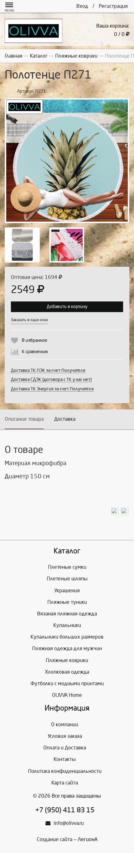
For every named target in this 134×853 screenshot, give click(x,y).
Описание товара (24, 419)
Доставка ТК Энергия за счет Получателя (52, 389)
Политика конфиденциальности (65, 771)
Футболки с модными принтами (67, 683)
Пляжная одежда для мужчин (67, 648)
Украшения (67, 590)
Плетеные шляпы (67, 578)
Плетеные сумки (67, 567)
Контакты (65, 759)
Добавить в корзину (67, 306)
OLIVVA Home (67, 695)
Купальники (67, 625)
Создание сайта (54, 839)
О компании (64, 724)
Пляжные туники (67, 602)
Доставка (64, 419)
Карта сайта (64, 782)
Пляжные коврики (67, 660)
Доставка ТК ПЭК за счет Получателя (48, 370)
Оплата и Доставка (64, 747)
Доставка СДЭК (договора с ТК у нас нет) (51, 379)
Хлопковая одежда (67, 672)
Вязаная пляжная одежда (67, 613)
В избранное (34, 340)
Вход (82, 6)
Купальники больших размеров (67, 637)
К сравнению (35, 351)
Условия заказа (65, 736)
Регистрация (113, 6)
